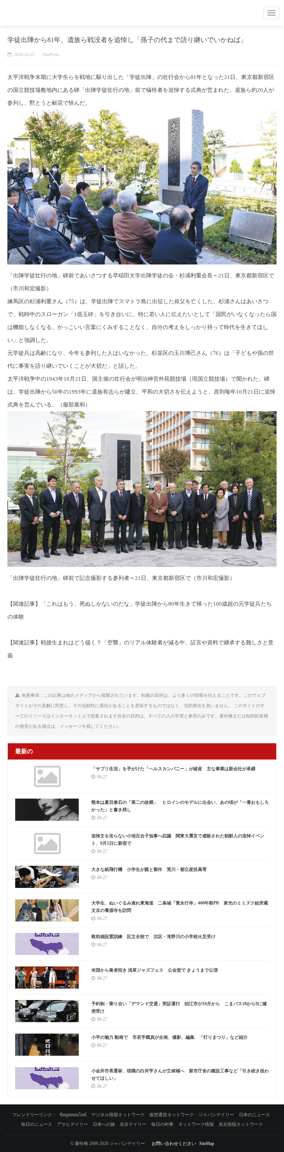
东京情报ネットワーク (241, 1124)
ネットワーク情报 (196, 1124)
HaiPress (51, 54)
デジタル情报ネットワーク (118, 1114)
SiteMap (206, 1143)
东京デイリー (133, 1124)
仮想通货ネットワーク (171, 1114)
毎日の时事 (162, 1124)
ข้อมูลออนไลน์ (73, 1114)
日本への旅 (104, 1124)
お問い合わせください (174, 1143)
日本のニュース (254, 1114)
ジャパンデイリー (216, 1114)
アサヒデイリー (72, 1124)
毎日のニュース (36, 1124)
